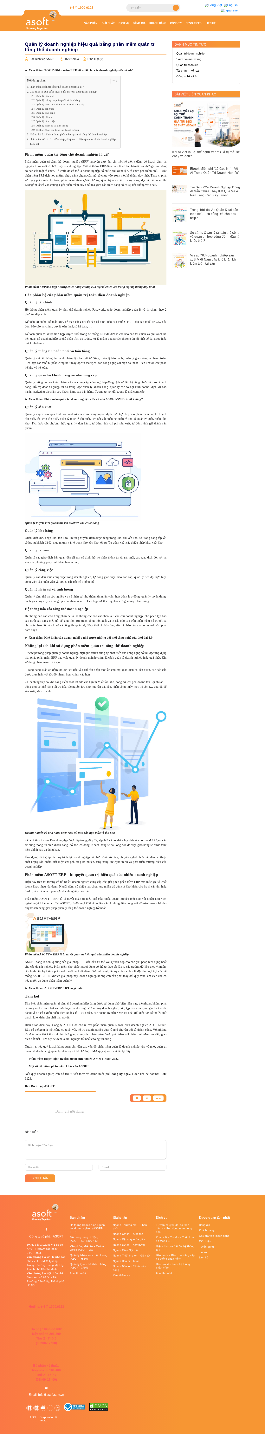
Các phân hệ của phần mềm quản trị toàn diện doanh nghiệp (65, 91)
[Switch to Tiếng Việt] (213, 5)
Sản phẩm (91, 23)
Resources (194, 23)
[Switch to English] (231, 5)
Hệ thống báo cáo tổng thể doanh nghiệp (58, 129)
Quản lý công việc (45, 121)
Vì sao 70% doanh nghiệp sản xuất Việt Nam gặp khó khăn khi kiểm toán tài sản (213, 259)
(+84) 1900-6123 (81, 7)
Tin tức (203, 1252)
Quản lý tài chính (45, 95)
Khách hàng (157, 23)
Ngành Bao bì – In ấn (126, 1261)
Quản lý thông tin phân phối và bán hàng (58, 100)
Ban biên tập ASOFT (42, 59)
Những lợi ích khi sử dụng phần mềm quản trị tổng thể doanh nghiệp (69, 134)
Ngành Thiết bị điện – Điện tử (131, 1255)
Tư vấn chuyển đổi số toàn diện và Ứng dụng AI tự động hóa (174, 1228)
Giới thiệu (205, 1241)
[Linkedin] (147, 1098)
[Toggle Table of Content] (112, 81)
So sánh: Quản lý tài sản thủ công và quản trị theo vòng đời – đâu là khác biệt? (215, 236)
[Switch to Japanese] (229, 10)
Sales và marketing (188, 59)
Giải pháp (108, 23)
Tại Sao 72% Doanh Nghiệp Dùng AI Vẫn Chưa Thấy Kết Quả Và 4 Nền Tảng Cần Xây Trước (215, 191)
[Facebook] (137, 1098)
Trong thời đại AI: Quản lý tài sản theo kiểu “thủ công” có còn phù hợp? (214, 214)
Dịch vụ (124, 23)
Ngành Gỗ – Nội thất (126, 1250)
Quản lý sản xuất (45, 108)
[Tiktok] (50, 1408)
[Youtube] (43, 1408)
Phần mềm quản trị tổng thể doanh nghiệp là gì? (57, 86)
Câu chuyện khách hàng (214, 1235)
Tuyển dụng (206, 1246)
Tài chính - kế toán (188, 70)
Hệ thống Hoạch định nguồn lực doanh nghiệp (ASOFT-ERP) (87, 1228)
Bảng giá (139, 23)
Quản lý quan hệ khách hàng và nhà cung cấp (60, 104)
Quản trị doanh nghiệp (190, 53)
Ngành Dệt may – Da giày (129, 1239)
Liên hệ (211, 23)
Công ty (176, 23)
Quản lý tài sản (44, 117)
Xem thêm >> (78, 1273)
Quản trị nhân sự (187, 65)
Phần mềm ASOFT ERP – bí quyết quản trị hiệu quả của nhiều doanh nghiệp (73, 139)
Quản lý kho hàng (45, 112)
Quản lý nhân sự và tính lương (52, 125)
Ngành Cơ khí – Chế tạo (128, 1233)
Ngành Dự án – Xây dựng (129, 1244)
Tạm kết (34, 143)
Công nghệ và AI (187, 76)
